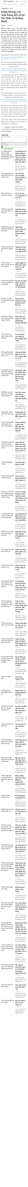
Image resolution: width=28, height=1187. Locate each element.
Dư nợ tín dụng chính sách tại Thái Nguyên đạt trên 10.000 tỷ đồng (21, 907)
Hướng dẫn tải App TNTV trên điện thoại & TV (20, 414)
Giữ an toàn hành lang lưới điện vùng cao (20, 478)
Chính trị (22, 4)
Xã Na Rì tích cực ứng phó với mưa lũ (21, 196)
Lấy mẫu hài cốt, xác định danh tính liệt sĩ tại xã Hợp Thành (20, 178)
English (17, 1)
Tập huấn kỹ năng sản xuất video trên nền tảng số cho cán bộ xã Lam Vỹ (20, 446)
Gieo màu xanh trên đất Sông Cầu (20, 987)
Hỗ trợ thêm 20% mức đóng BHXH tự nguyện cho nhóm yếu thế (20, 780)
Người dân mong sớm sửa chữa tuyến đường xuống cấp (20, 231)
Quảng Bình (8, 131)
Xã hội (11, 8)
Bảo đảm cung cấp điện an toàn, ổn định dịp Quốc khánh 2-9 (20, 396)
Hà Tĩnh (3, 131)
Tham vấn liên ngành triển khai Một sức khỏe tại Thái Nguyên (20, 426)
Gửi (2, 146)
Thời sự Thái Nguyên (13, 4)
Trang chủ (4, 8)
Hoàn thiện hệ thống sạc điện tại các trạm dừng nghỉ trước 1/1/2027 (21, 661)
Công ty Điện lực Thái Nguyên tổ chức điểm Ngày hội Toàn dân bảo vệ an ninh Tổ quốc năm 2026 (21, 1054)
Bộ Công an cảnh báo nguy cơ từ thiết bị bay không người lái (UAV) (20, 969)
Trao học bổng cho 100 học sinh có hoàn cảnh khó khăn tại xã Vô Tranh (21, 949)
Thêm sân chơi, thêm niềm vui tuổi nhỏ (20, 552)
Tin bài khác (7, 148)
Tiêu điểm (3, 4)
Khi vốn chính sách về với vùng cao (20, 1003)
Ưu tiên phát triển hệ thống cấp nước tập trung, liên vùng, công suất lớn (21, 585)
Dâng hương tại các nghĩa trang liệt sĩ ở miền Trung (13, 55)
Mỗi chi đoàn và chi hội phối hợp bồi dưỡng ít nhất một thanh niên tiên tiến (21, 1128)
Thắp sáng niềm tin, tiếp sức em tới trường (21, 625)
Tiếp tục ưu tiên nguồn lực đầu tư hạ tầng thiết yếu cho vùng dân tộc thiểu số (20, 829)
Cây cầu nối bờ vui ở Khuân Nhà (20, 726)
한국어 (24, 1)
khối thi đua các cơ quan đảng (19, 129)
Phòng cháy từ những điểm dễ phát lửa (20, 693)
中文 (21, 1)
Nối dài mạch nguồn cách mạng (20, 889)
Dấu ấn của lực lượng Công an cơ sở (20, 567)
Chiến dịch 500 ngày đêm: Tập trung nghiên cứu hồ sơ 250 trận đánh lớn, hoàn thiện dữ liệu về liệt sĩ (20, 869)
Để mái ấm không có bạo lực (20, 1164)
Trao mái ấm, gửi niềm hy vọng (20, 1092)
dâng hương (14, 127)
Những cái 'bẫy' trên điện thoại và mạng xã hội (20, 249)
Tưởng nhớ (20, 127)
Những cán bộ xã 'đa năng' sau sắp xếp (21, 811)
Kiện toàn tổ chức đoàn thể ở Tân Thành (21, 1018)
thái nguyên (7, 127)
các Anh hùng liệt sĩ (6, 129)
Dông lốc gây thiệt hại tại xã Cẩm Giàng (20, 1034)
